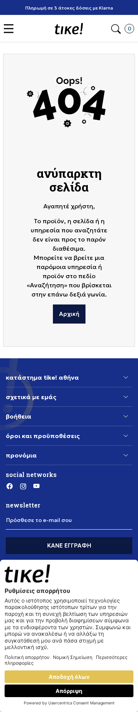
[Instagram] (23, 486)
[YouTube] (36, 486)
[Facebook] (9, 486)
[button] (10, 28)
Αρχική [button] (69, 313)
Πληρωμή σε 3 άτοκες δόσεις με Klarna (69, 8)
